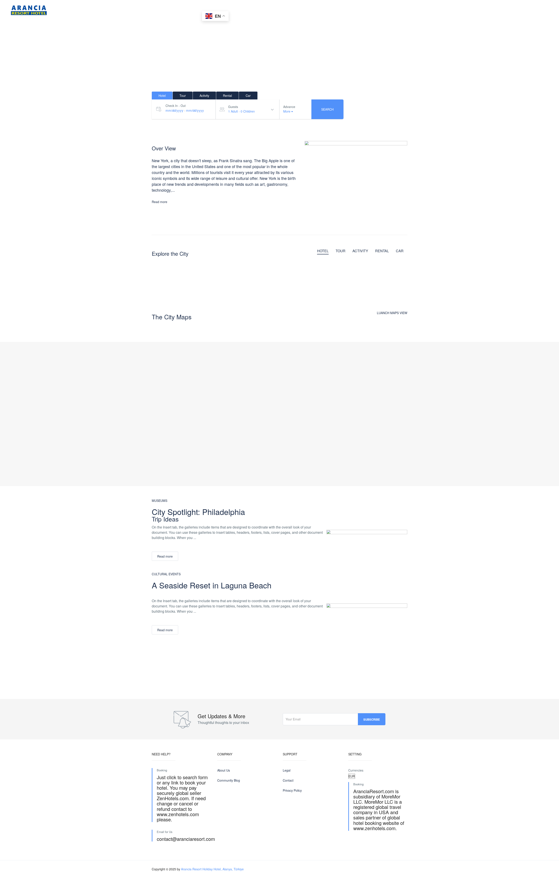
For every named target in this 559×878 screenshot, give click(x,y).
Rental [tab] (227, 95)
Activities (132, 10)
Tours (107, 10)
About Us (188, 10)
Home (63, 10)
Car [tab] (248, 95)
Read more (159, 202)
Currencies (355, 770)
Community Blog (228, 780)
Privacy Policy (292, 790)
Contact (160, 10)
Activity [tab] (204, 95)
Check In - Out (176, 105)
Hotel (85, 10)
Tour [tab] (182, 95)
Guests (233, 106)
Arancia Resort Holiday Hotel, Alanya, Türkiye (212, 869)
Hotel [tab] (162, 95)
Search (327, 109)
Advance (289, 106)
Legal (286, 770)
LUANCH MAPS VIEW (392, 313)
